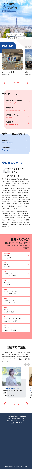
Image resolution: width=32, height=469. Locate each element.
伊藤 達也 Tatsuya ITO (7, 257)
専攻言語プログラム (14, 102)
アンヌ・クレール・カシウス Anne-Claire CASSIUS (12, 320)
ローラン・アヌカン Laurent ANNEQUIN (10, 275)
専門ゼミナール (12, 116)
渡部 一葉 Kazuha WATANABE (10, 329)
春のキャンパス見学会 (8, 72)
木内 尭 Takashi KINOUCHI (10, 311)
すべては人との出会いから (11, 388)
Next (29, 47)
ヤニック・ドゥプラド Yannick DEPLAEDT (10, 293)
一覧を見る (16, 83)
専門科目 (15, 109)
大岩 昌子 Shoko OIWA (8, 266)
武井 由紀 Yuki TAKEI (7, 284)
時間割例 (12, 123)
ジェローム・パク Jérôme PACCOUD (10, 302)
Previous (26, 47)
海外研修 (10, 148)
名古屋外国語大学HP (16, 423)
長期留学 (7, 141)
